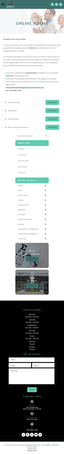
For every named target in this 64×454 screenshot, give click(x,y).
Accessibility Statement (50, 445)
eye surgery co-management (28, 229)
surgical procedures (25, 219)
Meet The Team (23, 161)
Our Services (22, 155)
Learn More (32, 258)
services (21, 200)
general (20, 186)
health (20, 190)
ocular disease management (28, 234)
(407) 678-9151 (32, 419)
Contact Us (22, 173)
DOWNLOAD (52, 102)
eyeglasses (22, 210)
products (21, 224)
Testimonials (22, 167)
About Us (21, 149)
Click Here (10, 76)
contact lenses (23, 205)
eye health (21, 214)
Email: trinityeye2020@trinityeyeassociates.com (25, 88)
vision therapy (23, 195)
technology (22, 239)
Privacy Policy (32, 447)
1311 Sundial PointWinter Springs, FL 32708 (32, 408)
